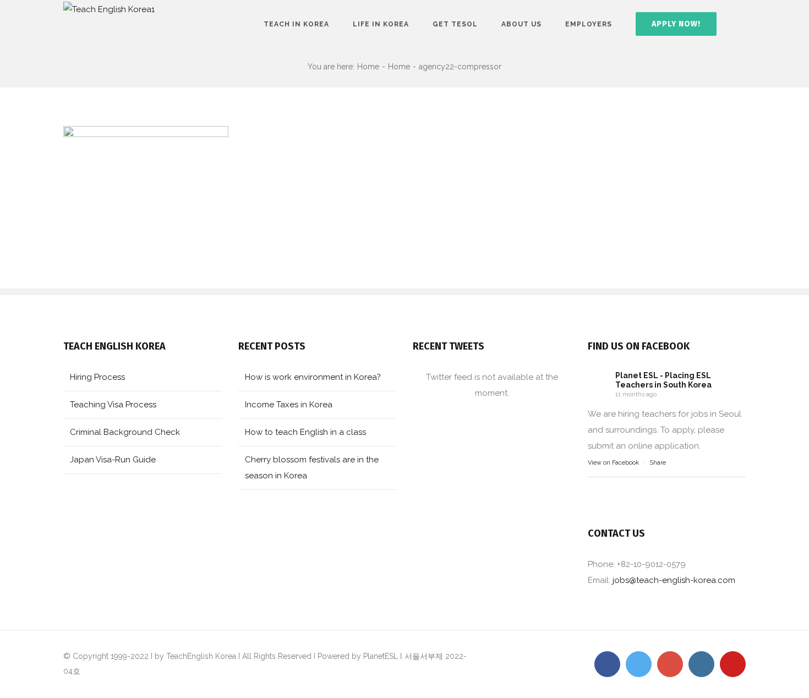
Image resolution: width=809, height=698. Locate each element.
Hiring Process (97, 377)
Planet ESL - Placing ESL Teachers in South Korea (663, 380)
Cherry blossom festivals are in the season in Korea (312, 468)
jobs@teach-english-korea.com (674, 580)
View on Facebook (613, 462)
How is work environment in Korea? (313, 377)
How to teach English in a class (305, 432)
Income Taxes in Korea (288, 405)
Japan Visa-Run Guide (113, 460)
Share (657, 462)
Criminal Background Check (125, 432)
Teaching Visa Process (113, 405)
